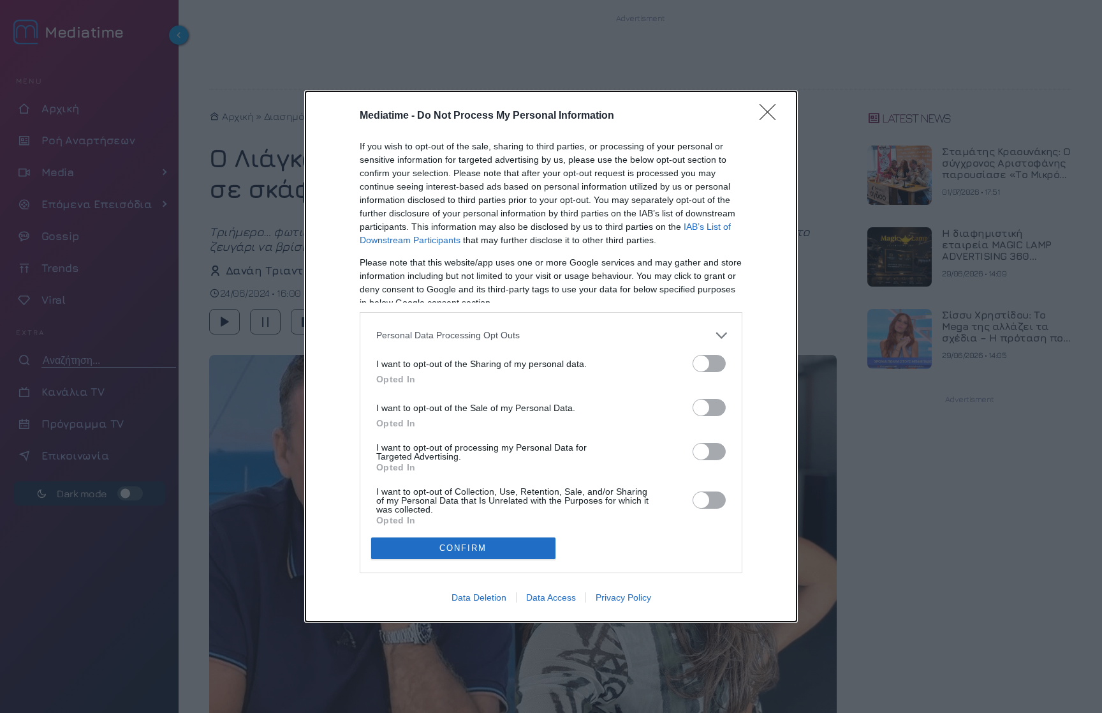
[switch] (709, 363)
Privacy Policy (623, 597)
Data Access (551, 597)
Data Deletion (479, 597)
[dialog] (551, 356)
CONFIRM (463, 548)
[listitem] (551, 335)
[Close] (772, 116)
